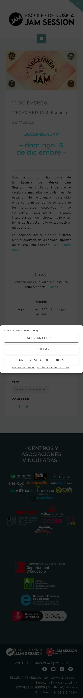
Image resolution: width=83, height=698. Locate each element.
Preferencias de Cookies (41, 360)
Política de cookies (23, 367)
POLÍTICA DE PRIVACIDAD (53, 367)
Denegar (42, 349)
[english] (37, 330)
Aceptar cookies (41, 338)
